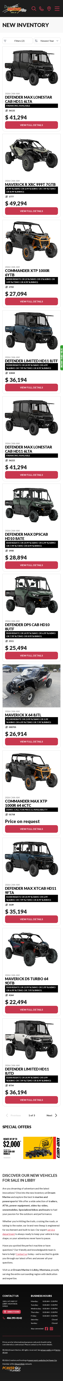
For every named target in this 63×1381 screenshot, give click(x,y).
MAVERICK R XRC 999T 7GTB (30, 184)
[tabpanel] (44, 1312)
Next (49, 1115)
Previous (16, 1115)
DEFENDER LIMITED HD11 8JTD (27, 1071)
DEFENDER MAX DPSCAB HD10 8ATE (26, 536)
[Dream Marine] (14, 8)
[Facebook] (46, 1328)
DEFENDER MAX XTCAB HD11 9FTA (30, 890)
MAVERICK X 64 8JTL (23, 715)
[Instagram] (51, 1328)
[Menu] (57, 8)
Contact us (21, 1254)
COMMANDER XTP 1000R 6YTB (27, 273)
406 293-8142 (14, 1318)
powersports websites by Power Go (42, 1360)
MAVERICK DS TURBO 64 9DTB (26, 981)
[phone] (41, 8)
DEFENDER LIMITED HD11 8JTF (31, 361)
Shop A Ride (19, 1364)
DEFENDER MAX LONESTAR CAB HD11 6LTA (28, 99)
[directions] (49, 8)
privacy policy (46, 1350)
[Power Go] (29, 1368)
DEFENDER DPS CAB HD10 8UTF (27, 627)
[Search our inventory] (34, 8)
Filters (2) (19, 40)
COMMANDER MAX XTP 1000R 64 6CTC (26, 803)
